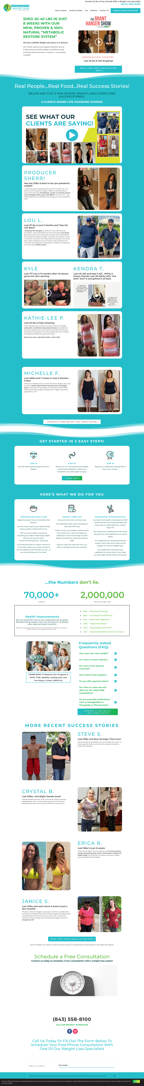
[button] (72, 527)
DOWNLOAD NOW (72, 559)
